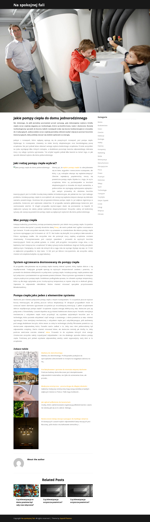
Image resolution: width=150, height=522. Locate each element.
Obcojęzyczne (103, 166)
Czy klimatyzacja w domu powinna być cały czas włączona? (25, 502)
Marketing (101, 153)
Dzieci (100, 129)
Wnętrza (101, 211)
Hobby (100, 142)
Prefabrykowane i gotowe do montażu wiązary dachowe (64, 369)
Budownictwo (103, 125)
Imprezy (100, 146)
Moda (100, 156)
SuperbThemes (66, 518)
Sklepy (100, 183)
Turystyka (101, 197)
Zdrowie (101, 214)
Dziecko (100, 132)
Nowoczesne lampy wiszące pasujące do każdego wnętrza (64, 419)
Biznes (100, 122)
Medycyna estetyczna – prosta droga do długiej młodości (64, 386)
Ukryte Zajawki (103, 200)
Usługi (100, 207)
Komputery (102, 149)
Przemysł (101, 177)
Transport (101, 194)
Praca (100, 170)
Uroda (100, 204)
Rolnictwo (101, 180)
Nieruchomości (103, 163)
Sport (100, 187)
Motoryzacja (102, 160)
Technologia (102, 190)
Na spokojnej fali (29, 4)
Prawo (100, 173)
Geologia (101, 139)
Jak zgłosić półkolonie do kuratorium (55, 402)
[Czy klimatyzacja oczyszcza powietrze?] (53, 490)
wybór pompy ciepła (71, 167)
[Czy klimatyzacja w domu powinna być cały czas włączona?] (26, 490)
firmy (56, 227)
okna (48, 332)
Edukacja (101, 136)
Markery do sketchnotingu (51, 353)
